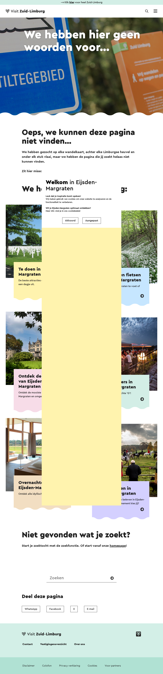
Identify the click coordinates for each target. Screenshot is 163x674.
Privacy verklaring (69, 665)
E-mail (90, 609)
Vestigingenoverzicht (53, 644)
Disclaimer (28, 665)
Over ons (79, 644)
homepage (118, 545)
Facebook (55, 609)
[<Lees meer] (142, 296)
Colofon (47, 665)
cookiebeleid (74, 211)
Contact (27, 644)
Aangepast (91, 220)
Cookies (92, 665)
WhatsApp (31, 609)
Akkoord (70, 220)
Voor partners (113, 665)
